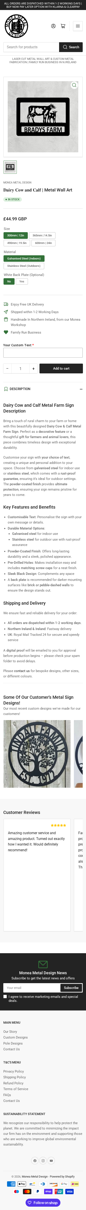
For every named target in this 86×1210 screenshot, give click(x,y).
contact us (22, 671)
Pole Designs (13, 1043)
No (9, 281)
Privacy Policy (13, 1071)
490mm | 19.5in (16, 243)
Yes (21, 281)
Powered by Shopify (62, 1176)
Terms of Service (15, 1089)
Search (74, 47)
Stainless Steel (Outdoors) (24, 266)
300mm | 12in (15, 235)
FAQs (7, 1095)
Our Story (10, 1032)
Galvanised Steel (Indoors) (24, 258)
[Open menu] (78, 26)
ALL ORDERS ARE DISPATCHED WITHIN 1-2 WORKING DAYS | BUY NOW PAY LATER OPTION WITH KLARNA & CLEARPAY (43, 5)
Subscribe (71, 988)
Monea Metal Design (17, 182)
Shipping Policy (14, 1077)
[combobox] (43, 47)
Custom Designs (15, 1037)
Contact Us (11, 1049)
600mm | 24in (43, 243)
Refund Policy (13, 1083)
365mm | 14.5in (42, 235)
